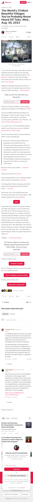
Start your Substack (12, 494)
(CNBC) (28, 109)
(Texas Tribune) (9, 82)
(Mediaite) (22, 197)
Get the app (24, 494)
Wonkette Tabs (6, 7)
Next (27, 302)
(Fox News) (17, 174)
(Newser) (23, 180)
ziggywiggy (8, 369)
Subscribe (23, 2)
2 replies (9, 364)
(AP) (6, 234)
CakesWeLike (9, 329)
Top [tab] (3, 418)
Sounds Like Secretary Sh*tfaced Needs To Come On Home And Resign (12, 425)
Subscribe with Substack (18, 475)
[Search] (30, 418)
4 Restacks (21, 290)
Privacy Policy (19, 483)
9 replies (9, 402)
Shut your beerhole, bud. (8, 429)
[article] (16, 428)
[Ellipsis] (30, 329)
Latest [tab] (7, 418)
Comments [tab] (5, 314)
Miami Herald (24, 90)
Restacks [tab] (12, 314)
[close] (28, 445)
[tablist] (8, 314)
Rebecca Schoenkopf (11, 31)
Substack (8, 498)
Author (7, 331)
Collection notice (16, 490)
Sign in (29, 2)
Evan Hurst (11, 431)
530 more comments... (7, 410)
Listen (29, 32)
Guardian (10, 188)
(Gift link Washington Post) (13, 122)
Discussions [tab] (14, 418)
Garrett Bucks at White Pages (10, 130)
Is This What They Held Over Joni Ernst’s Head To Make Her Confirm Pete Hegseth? (12, 439)
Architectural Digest (15, 238)
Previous (6, 302)
